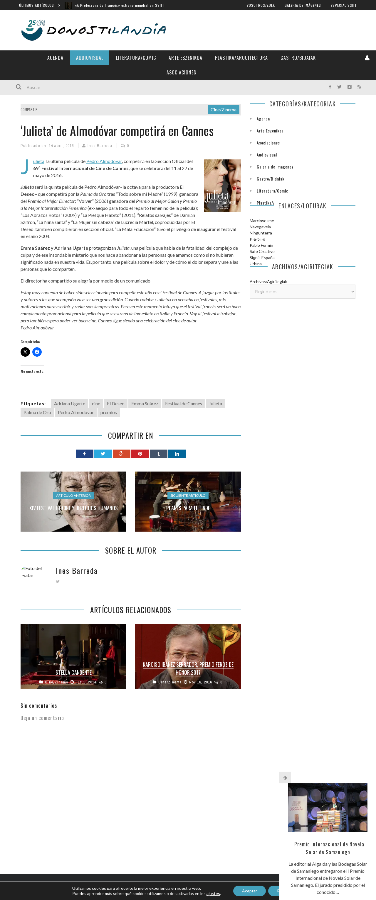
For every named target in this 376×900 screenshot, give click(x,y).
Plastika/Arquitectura (241, 57)
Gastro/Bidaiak (298, 57)
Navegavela (260, 226)
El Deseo (116, 403)
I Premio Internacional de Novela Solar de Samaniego (327, 848)
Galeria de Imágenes (303, 5)
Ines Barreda (100, 145)
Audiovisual (89, 57)
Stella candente (74, 672)
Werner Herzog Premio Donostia (102, 5)
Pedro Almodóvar (104, 161)
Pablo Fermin (261, 245)
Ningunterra (261, 232)
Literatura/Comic (136, 57)
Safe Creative (262, 251)
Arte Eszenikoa (185, 57)
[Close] (285, 777)
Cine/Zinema (223, 109)
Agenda (55, 57)
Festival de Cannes (183, 403)
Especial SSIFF (344, 5)
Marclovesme (262, 220)
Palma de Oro (37, 412)
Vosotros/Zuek (261, 5)
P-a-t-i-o (257, 239)
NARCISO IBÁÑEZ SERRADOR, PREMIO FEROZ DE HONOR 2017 (188, 668)
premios (108, 412)
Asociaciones (181, 72)
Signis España (262, 257)
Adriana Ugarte (69, 403)
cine (96, 403)
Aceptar (249, 890)
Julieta (38, 161)
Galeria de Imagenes (275, 167)
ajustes (213, 893)
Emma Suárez (144, 403)
